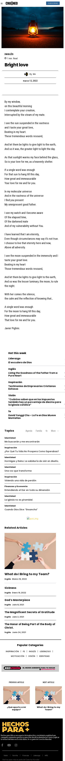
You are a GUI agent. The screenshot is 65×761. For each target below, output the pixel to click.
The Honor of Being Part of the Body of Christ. (30, 625)
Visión (12, 395)
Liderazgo (14, 358)
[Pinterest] (34, 89)
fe (9, 411)
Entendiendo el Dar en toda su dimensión (27, 490)
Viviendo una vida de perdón (20, 480)
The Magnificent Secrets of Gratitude (30, 612)
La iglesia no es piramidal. (19, 499)
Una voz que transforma (18, 470)
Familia (39, 430)
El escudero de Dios (20, 362)
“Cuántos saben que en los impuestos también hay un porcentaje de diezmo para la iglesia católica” (34, 402)
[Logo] (12, 3)
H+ (34, 74)
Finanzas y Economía (16, 486)
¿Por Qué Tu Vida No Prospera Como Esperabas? (32, 451)
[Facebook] (20, 89)
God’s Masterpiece (17, 600)
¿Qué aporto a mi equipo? (16, 708)
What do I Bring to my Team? (27, 574)
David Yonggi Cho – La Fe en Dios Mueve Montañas (32, 417)
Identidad (10, 438)
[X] (27, 89)
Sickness (10, 588)
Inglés (9, 54)
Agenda (29, 430)
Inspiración (15, 382)
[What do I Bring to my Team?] (30, 551)
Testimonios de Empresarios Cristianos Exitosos (32, 387)
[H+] (26, 74)
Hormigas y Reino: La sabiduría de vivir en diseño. (32, 461)
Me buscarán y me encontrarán (22, 441)
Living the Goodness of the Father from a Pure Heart (32, 374)
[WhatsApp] (41, 89)
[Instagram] (15, 745)
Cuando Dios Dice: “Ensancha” (21, 509)
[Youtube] (9, 745)
